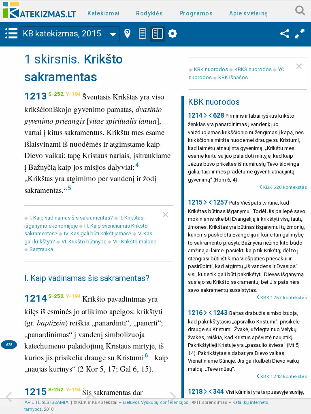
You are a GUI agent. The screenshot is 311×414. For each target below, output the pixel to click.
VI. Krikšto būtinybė (84, 242)
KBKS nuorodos (253, 69)
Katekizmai (103, 13)
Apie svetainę (248, 13)
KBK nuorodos (211, 69)
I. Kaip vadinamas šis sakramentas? (71, 218)
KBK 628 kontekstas (285, 187)
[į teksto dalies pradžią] (91, 397)
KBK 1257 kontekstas (283, 297)
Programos (196, 13)
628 (9, 344)
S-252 (56, 94)
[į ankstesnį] (9, 397)
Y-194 (73, 94)
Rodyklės (149, 13)
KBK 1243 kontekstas (283, 376)
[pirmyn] (172, 397)
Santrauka (41, 249)
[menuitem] (105, 13)
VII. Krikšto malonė (134, 242)
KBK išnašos (233, 77)
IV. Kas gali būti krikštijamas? (98, 233)
